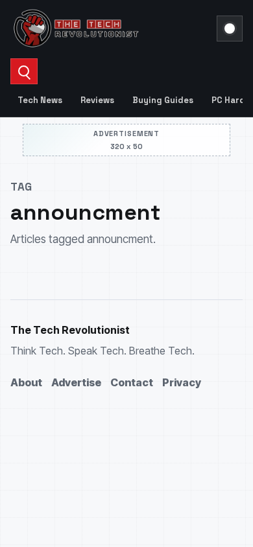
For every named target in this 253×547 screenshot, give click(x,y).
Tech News (40, 100)
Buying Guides (162, 100)
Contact (131, 382)
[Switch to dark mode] (230, 28)
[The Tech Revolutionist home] (109, 28)
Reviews (97, 100)
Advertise (76, 382)
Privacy (181, 382)
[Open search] (24, 71)
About (26, 382)
